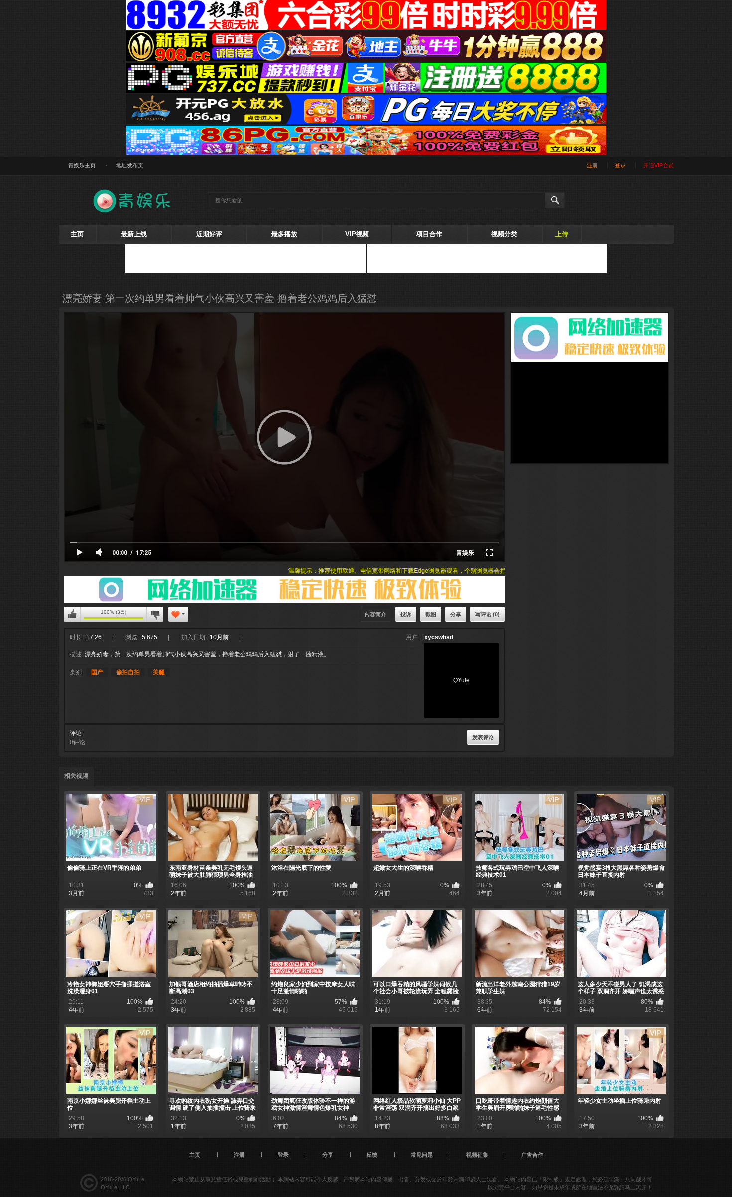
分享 (455, 614)
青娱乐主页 (82, 165)
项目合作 (429, 234)
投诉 (405, 614)
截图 (430, 614)
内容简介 (375, 614)
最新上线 (134, 234)
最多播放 (284, 234)
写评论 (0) (487, 614)
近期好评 (209, 234)
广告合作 (532, 1155)
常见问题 (422, 1155)
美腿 (159, 672)
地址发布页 (129, 165)
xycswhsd (438, 637)
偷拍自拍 (128, 672)
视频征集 (477, 1155)
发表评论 (483, 737)
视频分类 (504, 234)
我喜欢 (72, 614)
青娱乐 (465, 552)
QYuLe (136, 1179)
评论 (76, 733)
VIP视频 (357, 234)
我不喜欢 (154, 614)
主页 (77, 234)
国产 (97, 672)
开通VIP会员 (658, 165)
